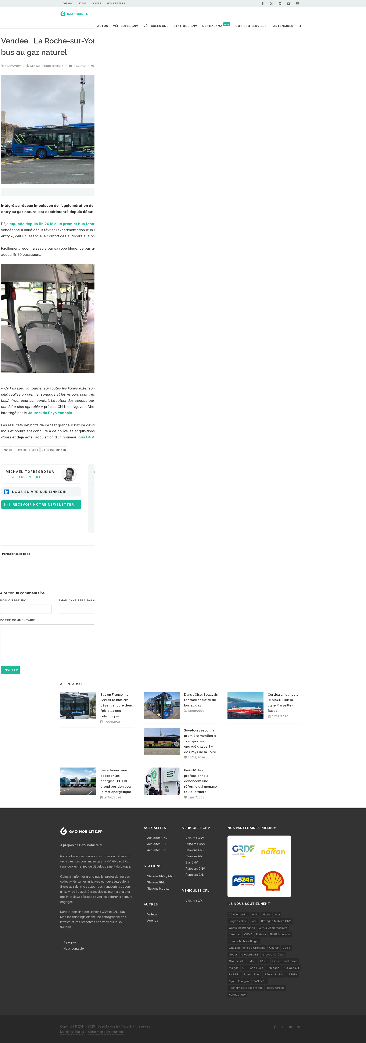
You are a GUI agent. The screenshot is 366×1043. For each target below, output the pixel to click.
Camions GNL (195, 856)
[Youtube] (288, 3)
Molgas (233, 967)
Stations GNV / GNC (161, 876)
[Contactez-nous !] (297, 3)
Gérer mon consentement (106, 1031)
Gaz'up (274, 947)
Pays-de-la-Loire (27, 449)
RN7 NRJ (234, 974)
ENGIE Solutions (280, 934)
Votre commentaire (17, 620)
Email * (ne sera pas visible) (82, 600)
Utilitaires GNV (195, 844)
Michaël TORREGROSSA (47, 66)
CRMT (248, 934)
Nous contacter (74, 948)
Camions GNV (195, 850)
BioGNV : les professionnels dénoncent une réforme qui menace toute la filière (200, 781)
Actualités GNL (157, 850)
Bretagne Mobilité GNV (276, 921)
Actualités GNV (157, 838)
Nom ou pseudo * (14, 600)
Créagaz (234, 934)
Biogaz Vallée (238, 921)
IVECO (264, 961)
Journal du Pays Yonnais (50, 413)
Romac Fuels (252, 974)
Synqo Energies (239, 981)
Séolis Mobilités (275, 974)
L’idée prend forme (284, 961)
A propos (70, 942)
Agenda (67, 3)
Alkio (255, 914)
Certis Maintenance (242, 927)
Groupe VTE (237, 961)
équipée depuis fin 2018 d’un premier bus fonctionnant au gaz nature (72, 224)
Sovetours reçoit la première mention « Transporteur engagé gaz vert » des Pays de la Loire (200, 741)
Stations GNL (156, 882)
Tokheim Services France (246, 987)
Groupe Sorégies (273, 954)
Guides (96, 3)
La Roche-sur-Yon (54, 449)
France (7, 449)
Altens (266, 914)
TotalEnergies (275, 987)
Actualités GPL (157, 844)
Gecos (233, 954)
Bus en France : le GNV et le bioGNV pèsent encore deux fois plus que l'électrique (116, 705)
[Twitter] (271, 3)
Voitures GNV (195, 838)
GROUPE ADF (250, 954)
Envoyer (10, 670)
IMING (252, 961)
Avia (277, 914)
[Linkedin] (280, 3)
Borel (254, 921)
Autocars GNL (195, 874)
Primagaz (273, 967)
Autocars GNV (195, 868)
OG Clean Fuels (252, 967)
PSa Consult (291, 967)
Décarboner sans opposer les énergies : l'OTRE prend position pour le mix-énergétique (116, 781)
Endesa (261, 934)
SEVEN (293, 974)
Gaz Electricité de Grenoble (247, 947)
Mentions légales (72, 1031)
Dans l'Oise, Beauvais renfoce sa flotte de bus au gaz (201, 700)
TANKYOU (259, 981)
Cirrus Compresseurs (273, 927)
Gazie (286, 947)
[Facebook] (262, 3)
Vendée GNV (237, 994)
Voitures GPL (194, 901)
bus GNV (86, 437)
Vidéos (82, 3)
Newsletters (116, 3)
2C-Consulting (238, 914)
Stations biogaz (158, 888)
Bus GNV (79, 66)
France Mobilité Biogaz (244, 941)
